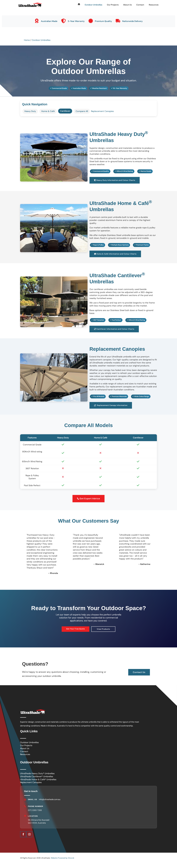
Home (27, 40)
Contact (140, 4)
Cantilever (65, 111)
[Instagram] (29, 834)
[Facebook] (23, 834)
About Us (127, 4)
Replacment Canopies (31, 782)
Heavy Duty (30, 111)
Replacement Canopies (102, 111)
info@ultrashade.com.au (49, 799)
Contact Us (139, 670)
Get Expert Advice (88, 496)
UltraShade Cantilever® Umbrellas (36, 776)
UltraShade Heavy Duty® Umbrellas (37, 773)
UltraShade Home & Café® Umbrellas (38, 779)
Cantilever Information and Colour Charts (108, 327)
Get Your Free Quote (75, 628)
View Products (103, 628)
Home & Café (48, 111)
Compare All (82, 111)
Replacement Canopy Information (104, 403)
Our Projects (113, 4)
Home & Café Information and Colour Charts (109, 252)
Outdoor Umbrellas (93, 4)
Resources (153, 4)
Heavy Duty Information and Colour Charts (108, 178)
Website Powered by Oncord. (62, 858)
